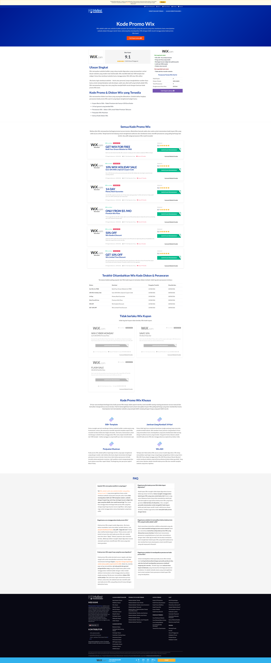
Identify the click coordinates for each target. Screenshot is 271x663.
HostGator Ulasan (116, 611)
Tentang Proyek (172, 628)
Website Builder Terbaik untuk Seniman (138, 613)
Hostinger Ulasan (116, 632)
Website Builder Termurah (135, 607)
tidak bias (128, 2)
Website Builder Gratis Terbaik (136, 602)
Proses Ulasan (167, 6)
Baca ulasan (97, 147)
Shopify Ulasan (116, 614)
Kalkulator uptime (173, 611)
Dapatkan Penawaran (169, 150)
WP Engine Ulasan (116, 642)
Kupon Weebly (156, 609)
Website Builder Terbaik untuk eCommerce (139, 605)
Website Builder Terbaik (134, 600)
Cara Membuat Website (158, 618)
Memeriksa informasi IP (174, 605)
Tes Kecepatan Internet (174, 609)
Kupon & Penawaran (150, 6)
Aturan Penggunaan (173, 632)
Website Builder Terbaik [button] (156, 11)
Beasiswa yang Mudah (174, 622)
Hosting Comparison (174, 602)
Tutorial (181, 6)
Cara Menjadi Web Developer (157, 625)
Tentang (174, 6)
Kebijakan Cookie (173, 639)
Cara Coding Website (158, 622)
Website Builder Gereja (134, 617)
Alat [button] (159, 6)
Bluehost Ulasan (116, 627)
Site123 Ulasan (116, 609)
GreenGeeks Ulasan (117, 644)
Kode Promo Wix (157, 607)
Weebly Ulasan (116, 607)
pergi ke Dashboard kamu (105, 529)
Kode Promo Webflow (158, 605)
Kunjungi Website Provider (171, 156)
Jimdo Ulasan (115, 620)
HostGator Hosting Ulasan (118, 635)
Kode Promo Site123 (158, 611)
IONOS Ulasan (116, 648)
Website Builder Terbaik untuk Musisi (138, 615)
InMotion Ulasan (116, 646)
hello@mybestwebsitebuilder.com (153, 655)
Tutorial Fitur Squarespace (159, 628)
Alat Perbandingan (173, 600)
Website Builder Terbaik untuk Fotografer (139, 619)
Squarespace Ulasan (117, 600)
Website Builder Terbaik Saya (95, 606)
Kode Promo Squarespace (159, 602)
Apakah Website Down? (174, 607)
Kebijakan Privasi (173, 635)
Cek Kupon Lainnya (134, 38)
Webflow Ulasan (116, 602)
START (167, 660)
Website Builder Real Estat (135, 622)
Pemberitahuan (172, 637)
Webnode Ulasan (116, 618)
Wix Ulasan (115, 605)
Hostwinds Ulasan (116, 637)
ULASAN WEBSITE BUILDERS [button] (173, 11)
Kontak (170, 630)
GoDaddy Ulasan (116, 616)
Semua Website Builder (174, 619)
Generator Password (174, 614)
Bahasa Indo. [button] (93, 625)
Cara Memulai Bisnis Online (159, 620)
